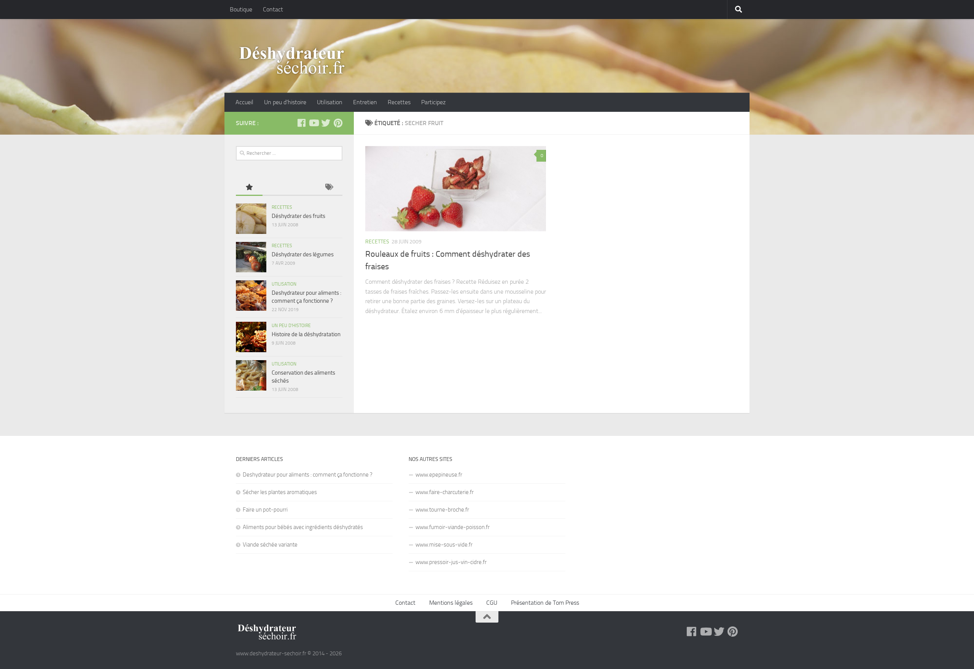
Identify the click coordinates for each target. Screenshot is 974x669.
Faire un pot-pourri (265, 509)
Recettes (399, 102)
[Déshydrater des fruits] (251, 218)
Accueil (244, 102)
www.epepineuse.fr (438, 474)
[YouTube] (313, 122)
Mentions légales (451, 602)
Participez (433, 102)
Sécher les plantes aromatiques (280, 492)
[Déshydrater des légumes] (251, 257)
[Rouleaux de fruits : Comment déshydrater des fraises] (455, 188)
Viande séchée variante (270, 544)
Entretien (365, 102)
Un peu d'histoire (291, 325)
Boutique (241, 9)
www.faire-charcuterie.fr (444, 492)
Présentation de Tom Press (545, 602)
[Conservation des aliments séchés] (251, 375)
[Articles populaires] (249, 188)
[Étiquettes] (329, 188)
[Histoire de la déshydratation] (251, 337)
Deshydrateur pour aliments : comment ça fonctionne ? (307, 474)
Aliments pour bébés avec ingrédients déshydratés (303, 527)
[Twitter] (325, 122)
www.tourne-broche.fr (442, 509)
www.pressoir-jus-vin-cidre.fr (451, 562)
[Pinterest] (337, 122)
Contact (273, 9)
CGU (491, 602)
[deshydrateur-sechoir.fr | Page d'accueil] (291, 60)
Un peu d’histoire (285, 102)
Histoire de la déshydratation (306, 334)
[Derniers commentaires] (302, 188)
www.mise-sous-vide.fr (444, 544)
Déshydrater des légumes (303, 254)
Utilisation (329, 102)
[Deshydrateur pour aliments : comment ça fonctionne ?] (251, 295)
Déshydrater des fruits (298, 216)
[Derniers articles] (276, 188)
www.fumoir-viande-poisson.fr (452, 527)
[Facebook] (301, 122)
